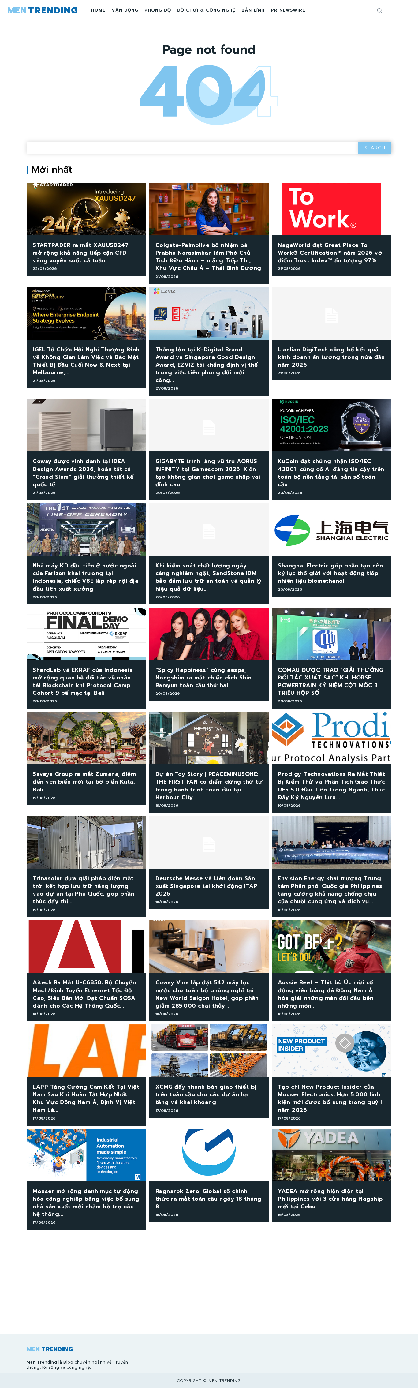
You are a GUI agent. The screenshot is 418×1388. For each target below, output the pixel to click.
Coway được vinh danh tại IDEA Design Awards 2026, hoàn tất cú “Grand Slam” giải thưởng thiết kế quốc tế (83, 473)
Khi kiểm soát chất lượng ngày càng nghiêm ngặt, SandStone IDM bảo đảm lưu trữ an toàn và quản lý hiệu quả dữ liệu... (208, 577)
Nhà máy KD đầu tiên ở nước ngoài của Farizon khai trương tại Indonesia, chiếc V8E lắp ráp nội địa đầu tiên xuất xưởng (85, 577)
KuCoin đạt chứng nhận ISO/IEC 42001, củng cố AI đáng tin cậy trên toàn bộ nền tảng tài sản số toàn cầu (331, 473)
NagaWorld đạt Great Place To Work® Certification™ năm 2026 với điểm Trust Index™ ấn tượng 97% (331, 253)
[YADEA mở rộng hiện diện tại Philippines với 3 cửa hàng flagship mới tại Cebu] (331, 1155)
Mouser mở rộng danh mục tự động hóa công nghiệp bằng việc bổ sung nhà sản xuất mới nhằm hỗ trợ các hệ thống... (86, 1203)
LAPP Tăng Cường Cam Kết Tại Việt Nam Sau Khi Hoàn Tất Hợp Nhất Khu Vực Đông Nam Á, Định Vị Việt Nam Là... (86, 1098)
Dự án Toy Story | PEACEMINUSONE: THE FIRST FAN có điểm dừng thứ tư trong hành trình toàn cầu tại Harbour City (209, 786)
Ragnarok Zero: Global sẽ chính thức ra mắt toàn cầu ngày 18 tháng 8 (208, 1199)
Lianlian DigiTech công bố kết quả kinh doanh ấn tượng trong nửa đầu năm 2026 (331, 357)
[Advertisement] (209, 1288)
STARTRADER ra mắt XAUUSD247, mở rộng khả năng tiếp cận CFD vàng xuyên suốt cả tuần (81, 253)
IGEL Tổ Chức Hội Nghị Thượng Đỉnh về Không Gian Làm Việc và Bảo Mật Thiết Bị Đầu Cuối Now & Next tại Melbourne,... (86, 361)
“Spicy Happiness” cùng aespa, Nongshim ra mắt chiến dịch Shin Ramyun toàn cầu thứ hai (203, 678)
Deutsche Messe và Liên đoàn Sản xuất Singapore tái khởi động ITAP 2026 (206, 886)
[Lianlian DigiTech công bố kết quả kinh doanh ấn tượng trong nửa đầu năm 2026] (331, 313)
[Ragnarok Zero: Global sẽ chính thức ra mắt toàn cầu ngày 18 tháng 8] (209, 1155)
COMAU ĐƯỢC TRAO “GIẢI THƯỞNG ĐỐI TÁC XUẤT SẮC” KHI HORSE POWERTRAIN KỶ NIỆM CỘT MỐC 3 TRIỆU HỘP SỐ (330, 682)
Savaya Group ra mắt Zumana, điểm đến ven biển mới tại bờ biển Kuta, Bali (84, 782)
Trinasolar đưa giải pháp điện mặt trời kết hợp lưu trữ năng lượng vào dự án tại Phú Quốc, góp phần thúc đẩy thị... (83, 890)
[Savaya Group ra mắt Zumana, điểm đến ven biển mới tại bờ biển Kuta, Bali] (86, 738)
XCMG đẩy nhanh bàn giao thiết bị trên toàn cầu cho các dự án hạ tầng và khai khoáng (205, 1094)
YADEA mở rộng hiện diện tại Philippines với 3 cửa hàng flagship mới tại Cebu (330, 1199)
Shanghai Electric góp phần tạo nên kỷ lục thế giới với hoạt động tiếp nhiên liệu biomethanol (330, 573)
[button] (379, 10)
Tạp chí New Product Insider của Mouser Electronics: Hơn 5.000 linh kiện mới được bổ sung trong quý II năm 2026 (331, 1098)
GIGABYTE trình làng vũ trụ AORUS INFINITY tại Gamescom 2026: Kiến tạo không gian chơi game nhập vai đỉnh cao (207, 473)
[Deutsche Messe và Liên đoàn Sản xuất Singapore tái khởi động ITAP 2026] (209, 842)
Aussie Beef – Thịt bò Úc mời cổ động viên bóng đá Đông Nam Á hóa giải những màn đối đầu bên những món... (325, 994)
